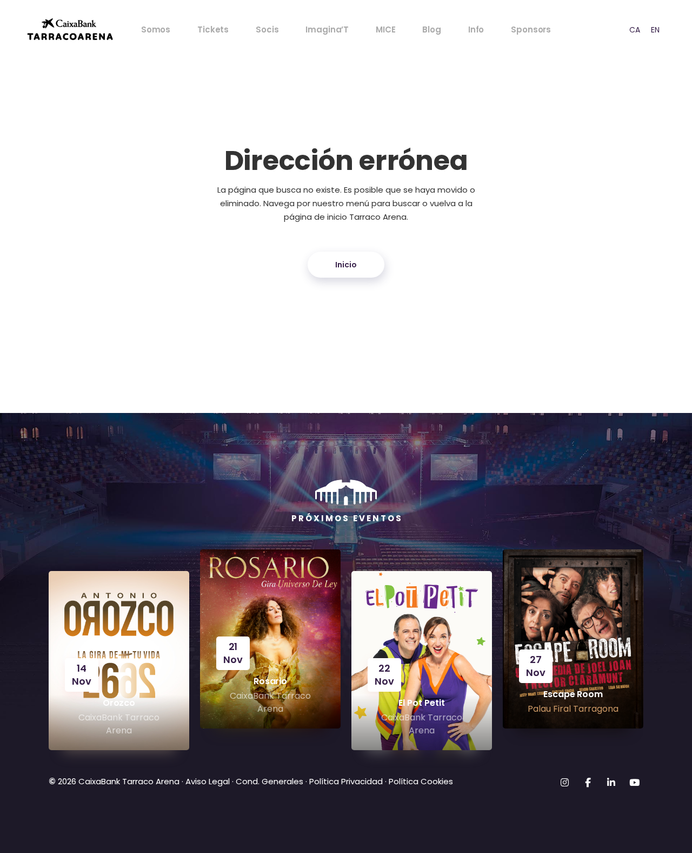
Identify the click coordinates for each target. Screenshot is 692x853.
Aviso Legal (206, 781)
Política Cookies (421, 781)
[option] (635, 29)
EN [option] (655, 29)
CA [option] (634, 29)
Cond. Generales (269, 781)
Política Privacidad (346, 781)
